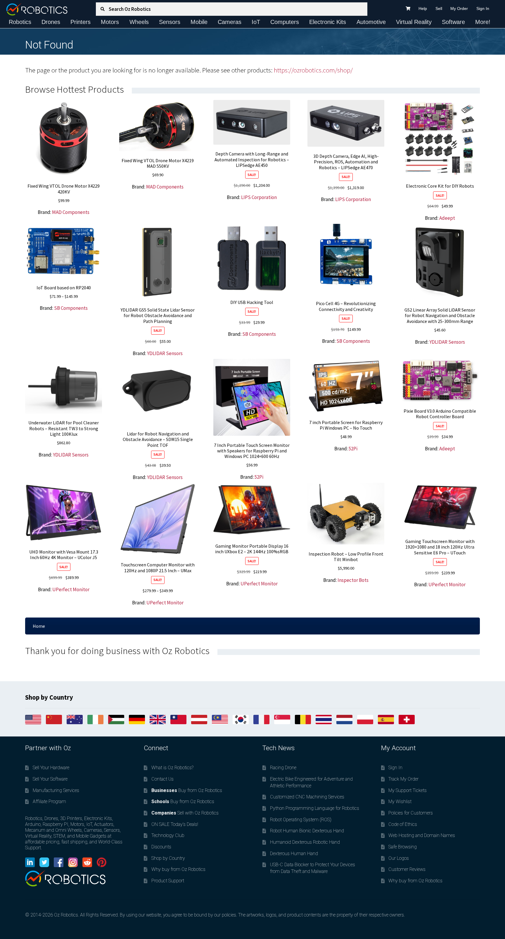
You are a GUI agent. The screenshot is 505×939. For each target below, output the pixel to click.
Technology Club (167, 835)
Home (39, 626)
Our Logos (398, 858)
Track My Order (403, 779)
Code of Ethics (402, 824)
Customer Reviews (407, 869)
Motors (110, 22)
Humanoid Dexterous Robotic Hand (305, 842)
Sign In (482, 8)
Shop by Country (168, 858)
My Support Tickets (407, 790)
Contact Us (162, 779)
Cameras (229, 22)
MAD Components (70, 212)
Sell (438, 8)
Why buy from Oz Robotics (178, 869)
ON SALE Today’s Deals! (174, 824)
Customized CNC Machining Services (307, 797)
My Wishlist (399, 801)
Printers (80, 22)
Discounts (161, 847)
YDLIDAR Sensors (165, 353)
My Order (459, 8)
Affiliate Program (49, 801)
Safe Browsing (402, 847)
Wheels (139, 22)
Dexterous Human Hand (294, 853)
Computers (284, 22)
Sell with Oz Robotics (185, 813)
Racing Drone (283, 767)
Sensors (169, 22)
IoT (256, 22)
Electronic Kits (327, 22)
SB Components (71, 308)
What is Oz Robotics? (172, 767)
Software (453, 22)
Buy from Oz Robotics (186, 790)
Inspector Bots (353, 580)
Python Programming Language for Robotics (314, 808)
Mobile (199, 22)
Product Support (167, 880)
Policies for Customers (410, 813)
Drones (50, 22)
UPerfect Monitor (70, 589)
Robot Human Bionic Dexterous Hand (307, 830)
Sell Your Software (50, 779)
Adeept (447, 218)
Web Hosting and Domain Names (421, 835)
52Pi (259, 477)
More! (482, 22)
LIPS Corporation (259, 197)
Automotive (371, 22)
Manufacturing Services (56, 790)
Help (422, 8)
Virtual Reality (414, 22)
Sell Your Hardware (51, 767)
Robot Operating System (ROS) (300, 819)
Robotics (20, 22)
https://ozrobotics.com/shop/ (313, 70)
